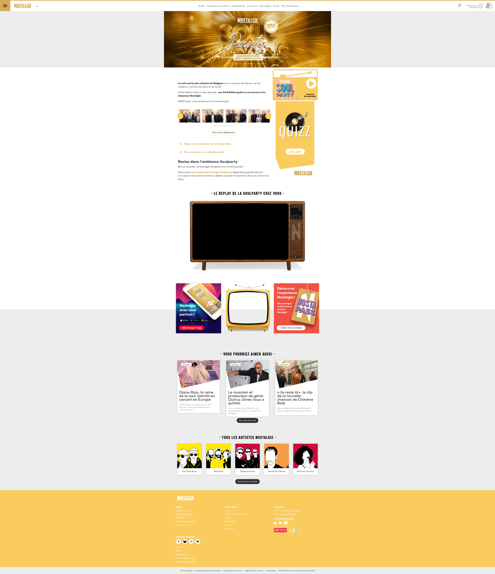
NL (37, 6)
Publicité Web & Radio (185, 558)
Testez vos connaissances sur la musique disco (207, 144)
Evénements (238, 6)
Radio (201, 6)
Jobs (178, 551)
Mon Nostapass (290, 6)
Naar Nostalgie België (185, 562)
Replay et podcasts (184, 514)
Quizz (276, 6)
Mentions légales (186, 571)
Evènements (230, 521)
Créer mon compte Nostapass (287, 511)
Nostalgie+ (265, 6)
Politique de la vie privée (233, 571)
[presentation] (180, 116)
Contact (179, 547)
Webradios (180, 518)
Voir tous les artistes (247, 481)
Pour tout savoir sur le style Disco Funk (204, 152)
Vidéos (228, 518)
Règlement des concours (254, 571)
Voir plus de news (247, 420)
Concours (252, 6)
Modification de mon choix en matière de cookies (297, 571)
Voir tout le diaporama (223, 132)
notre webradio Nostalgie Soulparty (211, 172)
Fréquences (181, 525)
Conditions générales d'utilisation (208, 571)
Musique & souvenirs (218, 6)
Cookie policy (271, 571)
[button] (215, 125)
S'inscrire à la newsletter (235, 514)
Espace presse (182, 554)
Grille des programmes (186, 521)
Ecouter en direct (183, 511)
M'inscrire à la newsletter (285, 514)
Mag (227, 511)
